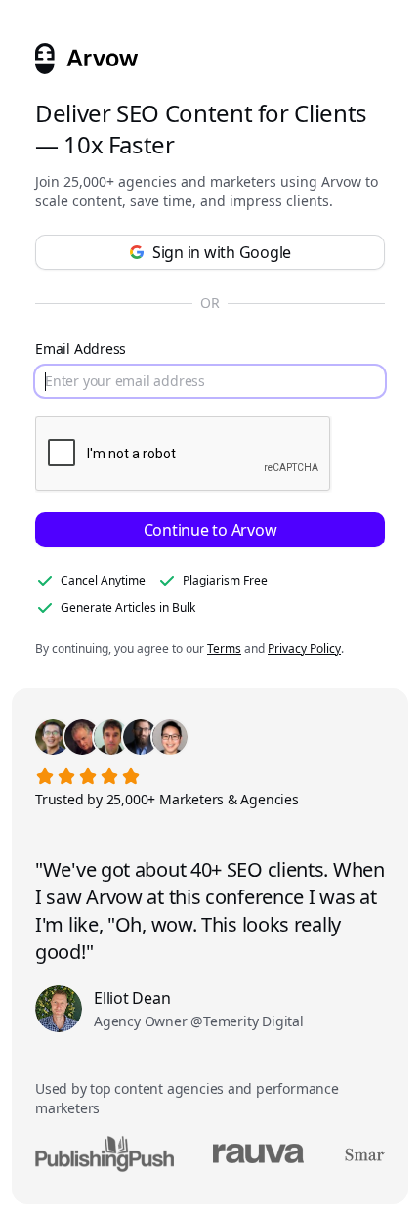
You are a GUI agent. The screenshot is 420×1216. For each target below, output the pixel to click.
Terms (224, 648)
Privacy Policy (304, 648)
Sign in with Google (221, 252)
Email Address (80, 348)
